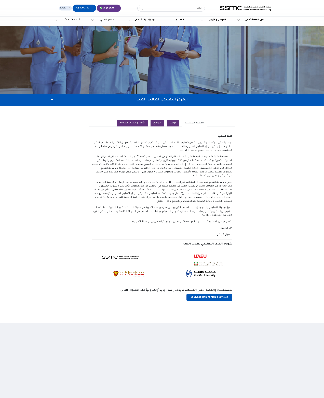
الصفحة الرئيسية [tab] (195, 123)
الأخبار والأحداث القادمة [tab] (132, 123)
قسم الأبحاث (72, 20)
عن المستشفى (254, 20)
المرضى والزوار (218, 20)
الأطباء (180, 20)
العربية (63, 8)
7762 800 (84, 8)
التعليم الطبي (108, 20)
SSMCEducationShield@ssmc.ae (209, 297)
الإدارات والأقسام (145, 20)
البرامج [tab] (157, 123)
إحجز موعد (108, 8)
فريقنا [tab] (173, 123)
